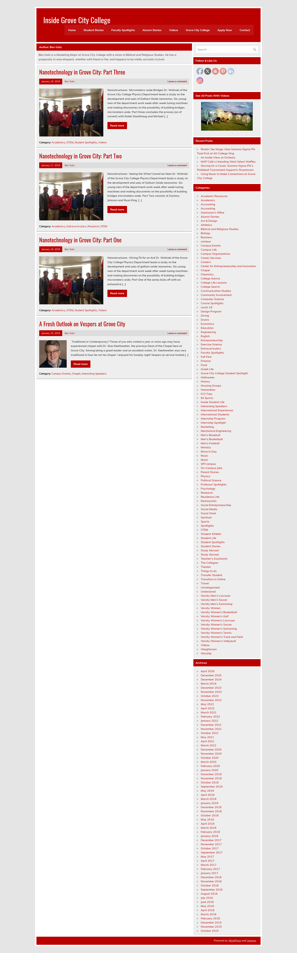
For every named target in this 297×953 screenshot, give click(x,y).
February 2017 (210, 869)
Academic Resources (214, 196)
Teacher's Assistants (214, 558)
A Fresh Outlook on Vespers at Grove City (82, 323)
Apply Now (224, 30)
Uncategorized (210, 587)
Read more (117, 125)
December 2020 (211, 749)
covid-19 (206, 307)
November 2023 (211, 691)
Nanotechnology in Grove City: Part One (80, 240)
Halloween (207, 377)
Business (206, 237)
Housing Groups (211, 385)
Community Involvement (216, 295)
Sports (205, 521)
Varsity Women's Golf (214, 616)
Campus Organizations (215, 253)
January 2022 (209, 720)
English (205, 336)
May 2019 (207, 790)
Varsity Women (211, 608)
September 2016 (212, 889)
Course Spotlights (212, 303)
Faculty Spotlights (123, 30)
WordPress (234, 940)
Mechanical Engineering (216, 431)
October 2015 (210, 930)
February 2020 (210, 766)
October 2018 (210, 815)
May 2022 (207, 704)
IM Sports (207, 398)
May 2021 (207, 737)
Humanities (208, 389)
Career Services (211, 258)
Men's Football (210, 443)
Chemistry (207, 274)
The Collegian (209, 562)
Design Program (211, 311)
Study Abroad (210, 550)
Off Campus (208, 464)
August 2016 (209, 893)
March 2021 (208, 745)
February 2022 (210, 716)
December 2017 (211, 840)
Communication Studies (216, 290)
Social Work (208, 513)
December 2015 (211, 922)
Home (72, 30)
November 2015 (211, 926)
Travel (205, 583)
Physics (205, 476)
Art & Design (209, 220)
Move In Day (209, 451)
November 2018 (211, 811)
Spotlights (207, 525)
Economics (207, 323)
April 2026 (207, 671)
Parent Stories (210, 472)
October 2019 (210, 782)
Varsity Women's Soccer (216, 624)
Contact (245, 30)
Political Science (211, 480)
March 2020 (208, 761)
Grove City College (198, 30)
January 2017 (209, 873)
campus (206, 241)
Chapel (76, 373)
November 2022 (211, 700)
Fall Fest (206, 356)
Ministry (206, 447)
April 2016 (207, 910)
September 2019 (212, 786)
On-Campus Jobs (211, 468)
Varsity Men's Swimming (216, 604)
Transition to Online (213, 579)
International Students (215, 414)
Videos (173, 30)
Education (207, 328)
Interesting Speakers (94, 373)
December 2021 (211, 724)
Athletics (206, 225)
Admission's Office (212, 212)
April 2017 (207, 860)
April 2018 (207, 823)
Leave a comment (177, 81)
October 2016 (210, 885)
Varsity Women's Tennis (216, 632)
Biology (205, 233)
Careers (206, 262)
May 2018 (207, 819)
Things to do (209, 571)
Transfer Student (211, 575)
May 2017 (207, 856)
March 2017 (208, 864)
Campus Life (209, 249)
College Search (210, 286)
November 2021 (211, 729)
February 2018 (210, 832)
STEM (70, 142)
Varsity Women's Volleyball (218, 641)
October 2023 (210, 696)
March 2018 (208, 827)
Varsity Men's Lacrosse (215, 595)
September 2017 (212, 852)
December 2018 (211, 807)
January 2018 (209, 836)
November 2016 (211, 881)
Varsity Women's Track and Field (222, 637)
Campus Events (61, 373)
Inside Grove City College (76, 19)
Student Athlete (211, 534)
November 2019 (211, 778)
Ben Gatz (70, 81)
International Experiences (217, 410)
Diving (205, 315)
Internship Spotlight (213, 422)
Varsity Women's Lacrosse (218, 620)
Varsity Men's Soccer (214, 599)
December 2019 (211, 774)
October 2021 (210, 733)
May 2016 (207, 906)
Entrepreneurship (212, 340)
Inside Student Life (212, 402)
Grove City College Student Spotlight (224, 373)
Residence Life (210, 496)
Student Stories (94, 30)
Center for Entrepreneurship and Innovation (228, 266)
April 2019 (207, 794)
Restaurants (209, 501)
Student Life (208, 538)
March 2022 (208, 712)
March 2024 (208, 683)
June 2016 (207, 902)
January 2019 (209, 803)
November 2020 (211, 753)
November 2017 (211, 844)
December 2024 (211, 679)
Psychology (208, 488)
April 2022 (207, 708)
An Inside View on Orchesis (218, 157)
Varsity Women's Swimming (219, 628)
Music (204, 455)
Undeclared (208, 591)
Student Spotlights (86, 142)
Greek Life (207, 369)
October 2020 (210, 757)
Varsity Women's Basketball (219, 612)
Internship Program (213, 418)
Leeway (251, 940)
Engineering (208, 332)
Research (93, 226)
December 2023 (211, 687)
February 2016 (210, 918)
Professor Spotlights (214, 484)
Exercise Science (211, 344)
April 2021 (207, 741)
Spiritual (206, 517)
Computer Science (212, 299)
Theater (206, 567)
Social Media (209, 509)
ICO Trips (206, 393)
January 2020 (209, 770)
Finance (206, 361)
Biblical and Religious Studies (220, 229)
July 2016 (207, 897)
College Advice (210, 278)
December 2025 (211, 675)
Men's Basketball (212, 439)
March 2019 (208, 799)
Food (204, 365)
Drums (205, 319)
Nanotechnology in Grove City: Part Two (80, 156)
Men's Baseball (210, 435)
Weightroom (209, 649)
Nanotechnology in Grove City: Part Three (82, 72)
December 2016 (211, 877)
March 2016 (208, 914)
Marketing (207, 426)
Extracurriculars (76, 226)
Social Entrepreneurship (216, 505)
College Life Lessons (214, 282)
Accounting (208, 204)
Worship (206, 653)
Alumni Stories (151, 30)
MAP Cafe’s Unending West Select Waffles (228, 161)
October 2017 (210, 848)
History (205, 381)
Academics (58, 142)
